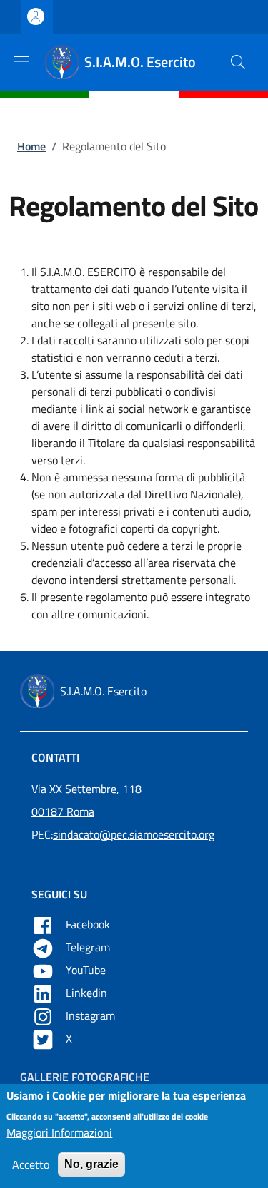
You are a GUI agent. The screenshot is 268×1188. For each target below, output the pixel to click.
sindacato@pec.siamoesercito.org (133, 834)
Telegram (89, 947)
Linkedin (88, 992)
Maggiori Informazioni (59, 1132)
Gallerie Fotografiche (84, 1076)
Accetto (30, 1164)
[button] (238, 62)
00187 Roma (62, 811)
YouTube (87, 969)
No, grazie (91, 1164)
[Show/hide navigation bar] (21, 61)
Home (31, 146)
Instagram (92, 1015)
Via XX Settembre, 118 (86, 788)
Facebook (89, 924)
